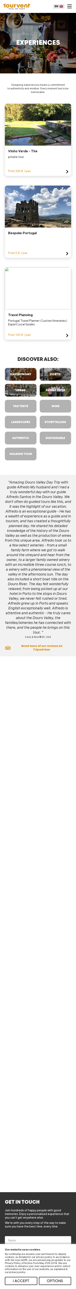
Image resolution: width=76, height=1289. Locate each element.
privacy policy (44, 1257)
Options (55, 1281)
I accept (21, 1281)
